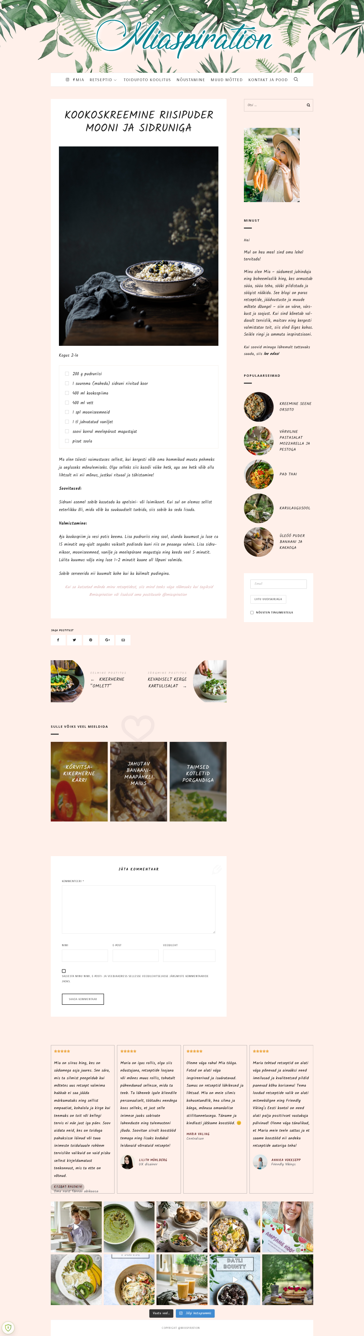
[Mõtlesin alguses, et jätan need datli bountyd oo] (234, 1279)
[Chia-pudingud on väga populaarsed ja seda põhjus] (76, 1279)
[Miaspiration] (182, 32)
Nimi (65, 945)
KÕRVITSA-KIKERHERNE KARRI (79, 774)
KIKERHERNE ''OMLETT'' (95, 681)
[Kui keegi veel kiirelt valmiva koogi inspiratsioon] (287, 1279)
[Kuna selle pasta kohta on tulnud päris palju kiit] (129, 1279)
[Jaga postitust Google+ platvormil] (107, 640)
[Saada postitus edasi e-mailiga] (123, 640)
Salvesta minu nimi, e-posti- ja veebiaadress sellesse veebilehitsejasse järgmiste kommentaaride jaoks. (135, 978)
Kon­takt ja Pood (268, 79)
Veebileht (170, 945)
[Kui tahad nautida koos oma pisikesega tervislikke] (287, 1226)
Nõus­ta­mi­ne (191, 79)
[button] (57, 1187)
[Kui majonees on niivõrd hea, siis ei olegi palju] (234, 1226)
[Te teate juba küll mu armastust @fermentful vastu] (182, 1279)
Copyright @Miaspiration (181, 1328)
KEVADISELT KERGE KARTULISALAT (183, 681)
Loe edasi (79, 794)
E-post (117, 945)
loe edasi (271, 354)
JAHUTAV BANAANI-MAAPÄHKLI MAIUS (138, 774)
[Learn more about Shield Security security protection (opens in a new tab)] (8, 1328)
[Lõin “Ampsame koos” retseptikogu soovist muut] (76, 1226)
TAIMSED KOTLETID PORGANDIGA (198, 774)
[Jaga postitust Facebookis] (58, 640)
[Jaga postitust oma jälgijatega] (74, 640)
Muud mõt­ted (227, 79)
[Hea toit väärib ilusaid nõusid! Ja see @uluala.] (182, 1226)
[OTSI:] (278, 105)
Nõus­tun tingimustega (274, 612)
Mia (80, 79)
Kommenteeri (73, 881)
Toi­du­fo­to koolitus (147, 79)
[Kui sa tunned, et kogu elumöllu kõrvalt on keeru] (129, 1226)
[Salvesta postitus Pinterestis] (90, 640)
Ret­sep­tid (101, 79)
